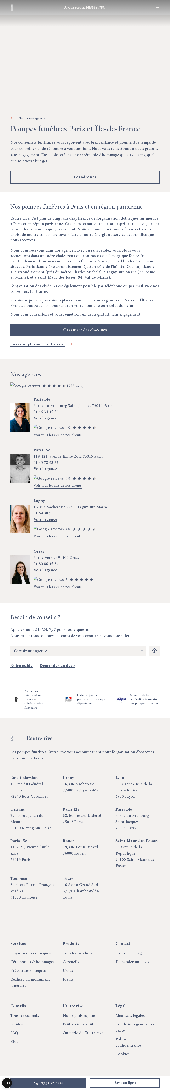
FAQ (14, 1033)
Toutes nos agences (32, 118)
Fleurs (68, 979)
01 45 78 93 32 (46, 463)
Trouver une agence (132, 953)
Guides (16, 1024)
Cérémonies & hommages (32, 962)
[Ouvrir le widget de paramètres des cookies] (7, 1083)
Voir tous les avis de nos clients (58, 435)
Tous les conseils (24, 1016)
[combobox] (78, 651)
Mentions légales (129, 1016)
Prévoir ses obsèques (28, 971)
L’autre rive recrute (79, 1024)
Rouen (69, 841)
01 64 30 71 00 (46, 513)
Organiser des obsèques (85, 330)
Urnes (68, 971)
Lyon (119, 778)
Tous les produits (77, 953)
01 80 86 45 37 (46, 564)
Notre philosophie (79, 1016)
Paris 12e (71, 809)
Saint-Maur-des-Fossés (136, 841)
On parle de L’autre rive (83, 1033)
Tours (68, 879)
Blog (14, 1042)
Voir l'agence (45, 418)
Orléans (17, 809)
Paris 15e (18, 841)
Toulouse (18, 879)
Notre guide (21, 666)
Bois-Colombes (24, 778)
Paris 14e (123, 809)
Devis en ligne (124, 1083)
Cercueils (71, 962)
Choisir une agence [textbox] (30, 651)
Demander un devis (57, 666)
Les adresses (85, 177)
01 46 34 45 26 (46, 412)
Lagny (68, 778)
